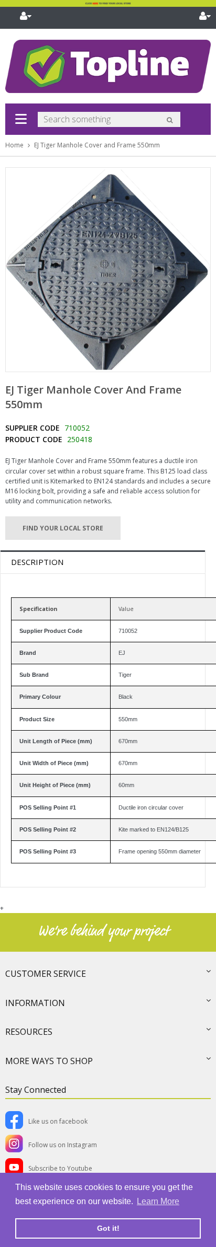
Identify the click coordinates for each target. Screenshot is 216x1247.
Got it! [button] (108, 1228)
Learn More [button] (158, 1201)
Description (37, 562)
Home (14, 145)
